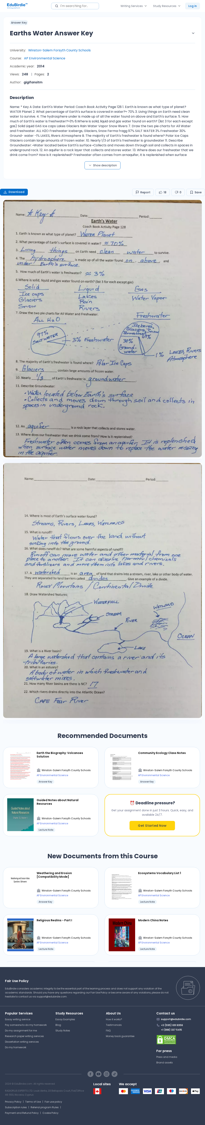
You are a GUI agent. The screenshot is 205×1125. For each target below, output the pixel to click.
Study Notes (62, 1030)
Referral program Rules (45, 1107)
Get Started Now (152, 825)
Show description (105, 165)
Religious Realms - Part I (54, 920)
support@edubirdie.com (52, 996)
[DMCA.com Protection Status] (178, 1040)
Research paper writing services (24, 1036)
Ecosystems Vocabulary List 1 (159, 873)
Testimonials (114, 1025)
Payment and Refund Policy (22, 1113)
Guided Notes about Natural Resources (57, 802)
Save (198, 192)
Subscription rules (16, 1107)
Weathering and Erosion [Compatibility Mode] (54, 874)
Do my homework (15, 1047)
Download (16, 192)
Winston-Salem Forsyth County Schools (59, 50)
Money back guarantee (120, 1036)
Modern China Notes (153, 920)
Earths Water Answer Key (51, 33)
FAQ (108, 1030)
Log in (192, 6)
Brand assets (164, 1062)
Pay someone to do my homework (26, 1025)
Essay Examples (65, 1019)
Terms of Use (33, 1101)
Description (22, 97)
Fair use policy (53, 1101)
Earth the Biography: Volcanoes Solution (60, 754)
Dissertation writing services (22, 1041)
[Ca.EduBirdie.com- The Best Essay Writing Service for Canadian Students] (97, 1093)
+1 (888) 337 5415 (171, 1029)
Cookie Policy (50, 1113)
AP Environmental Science (44, 58)
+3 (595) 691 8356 (172, 1025)
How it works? (114, 1019)
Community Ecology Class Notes (162, 753)
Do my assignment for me (21, 1030)
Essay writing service (17, 1019)
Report (145, 192)
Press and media (166, 1057)
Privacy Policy (13, 1101)
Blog (58, 1025)
